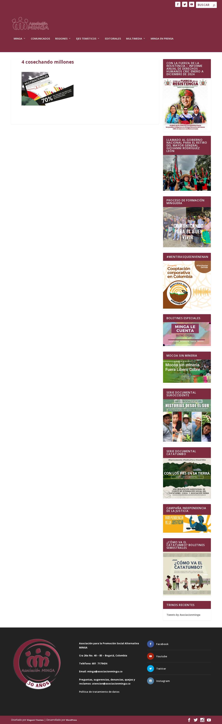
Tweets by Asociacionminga (183, 614)
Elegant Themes (35, 720)
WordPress (71, 720)
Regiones (61, 38)
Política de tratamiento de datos (99, 691)
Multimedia (134, 38)
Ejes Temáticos (86, 38)
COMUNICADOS (40, 38)
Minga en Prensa (162, 38)
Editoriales (113, 38)
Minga (18, 38)
